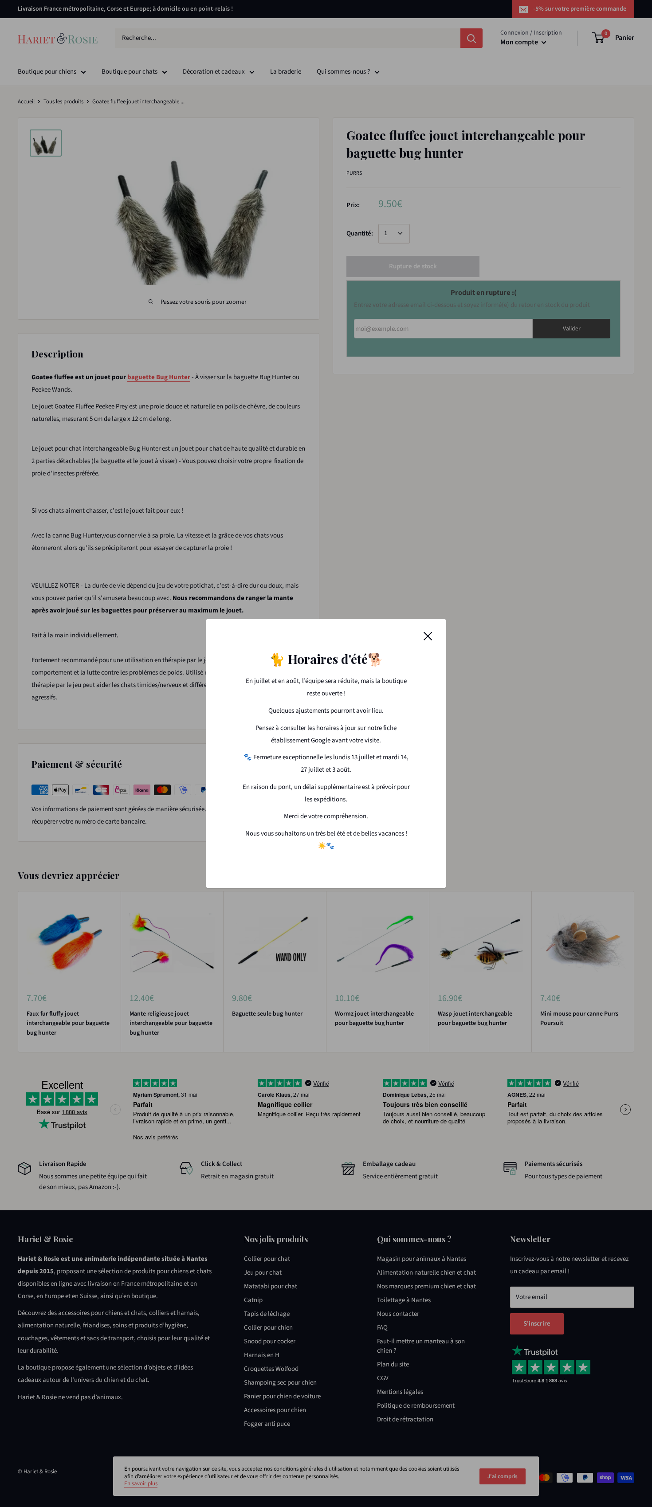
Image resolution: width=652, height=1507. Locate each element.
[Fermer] (428, 636)
